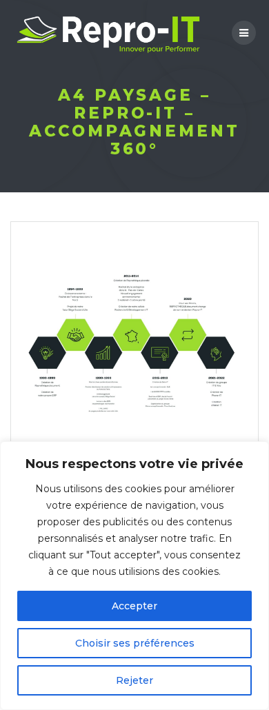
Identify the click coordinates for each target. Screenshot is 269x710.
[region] (134, 575)
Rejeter (134, 680)
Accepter (134, 606)
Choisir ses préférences (135, 643)
